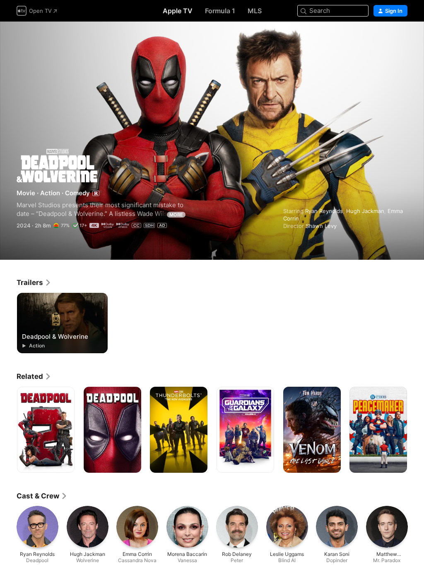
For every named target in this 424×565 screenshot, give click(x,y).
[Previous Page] (8, 430)
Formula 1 (220, 11)
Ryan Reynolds (324, 211)
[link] (34, 282)
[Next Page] (416, 430)
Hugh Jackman (365, 211)
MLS (255, 11)
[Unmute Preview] (401, 37)
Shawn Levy (321, 226)
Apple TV (178, 11)
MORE (176, 215)
